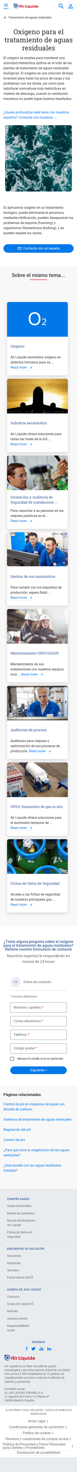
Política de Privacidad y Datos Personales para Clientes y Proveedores (34, 1446)
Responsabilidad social (18, 1328)
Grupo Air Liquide (19, 1304)
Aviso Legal (37, 1421)
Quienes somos (17, 1318)
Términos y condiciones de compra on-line (36, 1439)
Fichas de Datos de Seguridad (19, 1234)
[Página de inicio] (19, 1357)
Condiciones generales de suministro (36, 1427)
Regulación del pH (17, 1130)
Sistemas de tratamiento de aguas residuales (37, 1119)
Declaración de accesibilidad (38, 1452)
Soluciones (14, 1256)
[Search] (61, 6)
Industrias (14, 1263)
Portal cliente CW (18, 1277)
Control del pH (14, 1140)
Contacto (13, 1296)
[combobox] (61, 6)
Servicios (13, 1270)
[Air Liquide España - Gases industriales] (26, 6)
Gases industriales (19, 1206)
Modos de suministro (21, 1213)
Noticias (12, 1311)
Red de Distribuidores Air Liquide (21, 1223)
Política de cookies (37, 1433)
